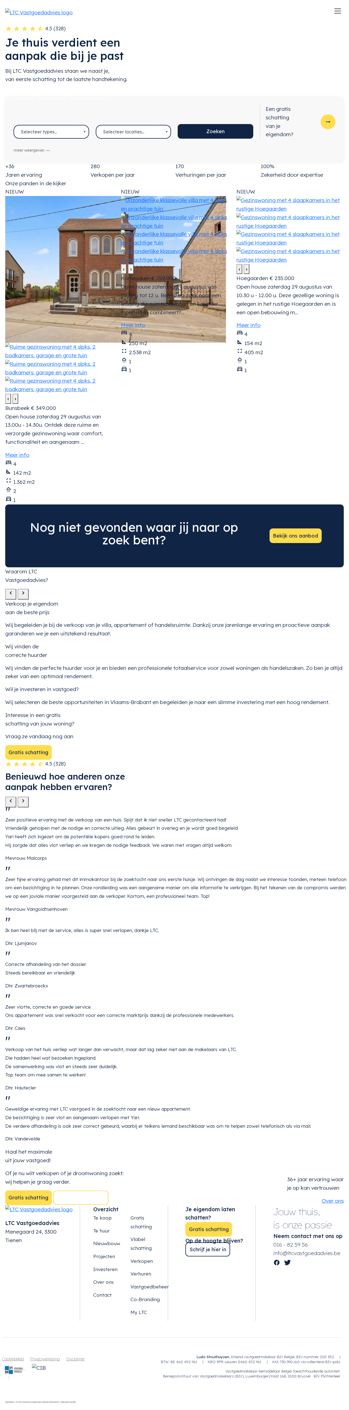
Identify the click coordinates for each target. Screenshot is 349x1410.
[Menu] (338, 11)
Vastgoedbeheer (149, 1287)
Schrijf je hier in (208, 1249)
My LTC (138, 1312)
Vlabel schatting (141, 1243)
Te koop (20, 92)
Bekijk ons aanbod (295, 536)
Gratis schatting (28, 752)
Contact (102, 1295)
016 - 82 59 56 (290, 1244)
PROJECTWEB (68, 1402)
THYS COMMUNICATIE (28, 1402)
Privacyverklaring (45, 1359)
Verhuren (140, 1274)
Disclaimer (75, 1359)
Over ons (103, 1282)
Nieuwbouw (89, 92)
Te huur (52, 92)
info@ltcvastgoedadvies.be (306, 1253)
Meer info (17, 455)
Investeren (105, 1269)
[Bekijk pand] (115, 268)
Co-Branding (145, 1299)
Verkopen (141, 1261)
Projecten (104, 1256)
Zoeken (215, 131)
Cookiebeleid (13, 1359)
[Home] (39, 12)
